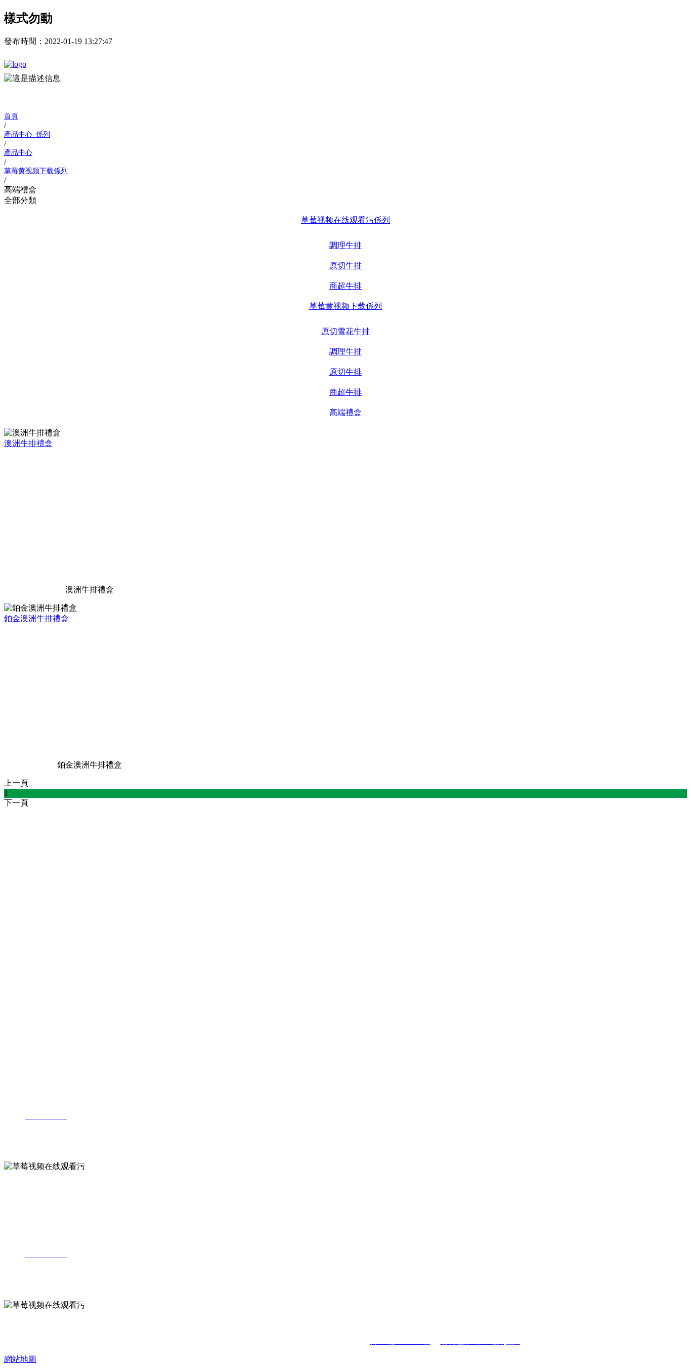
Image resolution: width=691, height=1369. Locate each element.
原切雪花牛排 (345, 331)
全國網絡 (38, 960)
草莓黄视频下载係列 (345, 306)
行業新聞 (38, 935)
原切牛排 (345, 265)
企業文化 (38, 840)
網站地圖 (20, 1359)
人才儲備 (38, 1044)
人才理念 (38, 1029)
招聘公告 (38, 1014)
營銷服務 (20, 947)
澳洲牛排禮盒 (28, 443)
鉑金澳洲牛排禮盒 (36, 618)
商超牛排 (345, 285)
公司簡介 (38, 826)
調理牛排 (345, 245)
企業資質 (38, 855)
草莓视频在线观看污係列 (345, 220)
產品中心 (20, 867)
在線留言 (38, 989)
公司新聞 (38, 920)
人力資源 (20, 1001)
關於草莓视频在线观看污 (48, 813)
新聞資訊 (20, 907)
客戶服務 (38, 974)
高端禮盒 (345, 412)
